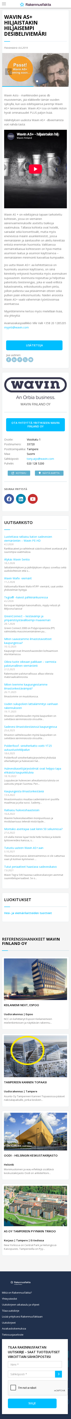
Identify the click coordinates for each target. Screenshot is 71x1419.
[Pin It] (19, 359)
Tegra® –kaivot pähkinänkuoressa (26, 597)
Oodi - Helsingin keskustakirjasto (31, 1155)
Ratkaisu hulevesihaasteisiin (21, 810)
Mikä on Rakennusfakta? (17, 1292)
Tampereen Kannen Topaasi (25, 1082)
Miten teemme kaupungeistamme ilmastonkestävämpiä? (26, 686)
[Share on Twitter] (25, 359)
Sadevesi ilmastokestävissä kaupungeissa (30, 727)
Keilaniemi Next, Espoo (21, 1005)
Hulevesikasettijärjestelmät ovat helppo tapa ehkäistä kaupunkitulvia (32, 770)
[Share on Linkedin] (14, 359)
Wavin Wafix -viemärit (18, 578)
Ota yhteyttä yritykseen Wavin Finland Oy (35, 424)
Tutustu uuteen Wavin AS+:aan (23, 848)
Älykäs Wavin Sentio (17, 559)
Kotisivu (21, 473)
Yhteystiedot (9, 1298)
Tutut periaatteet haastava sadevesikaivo (30, 867)
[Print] (30, 359)
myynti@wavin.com (16, 327)
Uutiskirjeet (9, 1322)
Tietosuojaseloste (12, 1334)
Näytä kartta (51, 473)
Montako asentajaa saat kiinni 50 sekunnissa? (33, 829)
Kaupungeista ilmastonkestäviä (24, 791)
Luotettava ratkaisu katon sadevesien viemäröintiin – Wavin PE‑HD (28, 538)
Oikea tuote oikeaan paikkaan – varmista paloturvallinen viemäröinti (30, 663)
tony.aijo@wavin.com (40, 459)
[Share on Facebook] (8, 359)
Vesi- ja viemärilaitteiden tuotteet (28, 913)
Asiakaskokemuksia (14, 1328)
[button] (7, 70)
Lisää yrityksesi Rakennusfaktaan (22, 1316)
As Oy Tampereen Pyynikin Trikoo (30, 1231)
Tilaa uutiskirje (10, 1310)
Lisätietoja (34, 345)
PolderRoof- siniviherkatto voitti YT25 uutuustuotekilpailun (28, 748)
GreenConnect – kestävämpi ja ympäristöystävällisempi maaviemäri (27, 618)
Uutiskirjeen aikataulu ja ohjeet (20, 1304)
